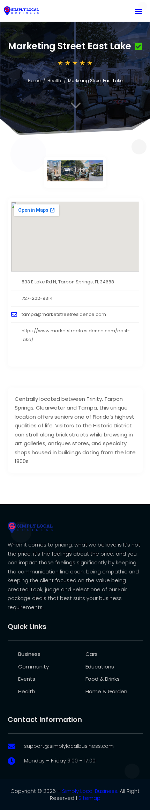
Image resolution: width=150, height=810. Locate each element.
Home (34, 81)
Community (33, 666)
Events (26, 678)
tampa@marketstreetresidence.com (64, 314)
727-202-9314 (37, 298)
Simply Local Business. (90, 791)
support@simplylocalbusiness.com (69, 746)
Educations (99, 666)
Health (54, 81)
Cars (91, 654)
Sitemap (89, 798)
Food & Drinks (102, 678)
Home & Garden (106, 691)
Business (29, 654)
